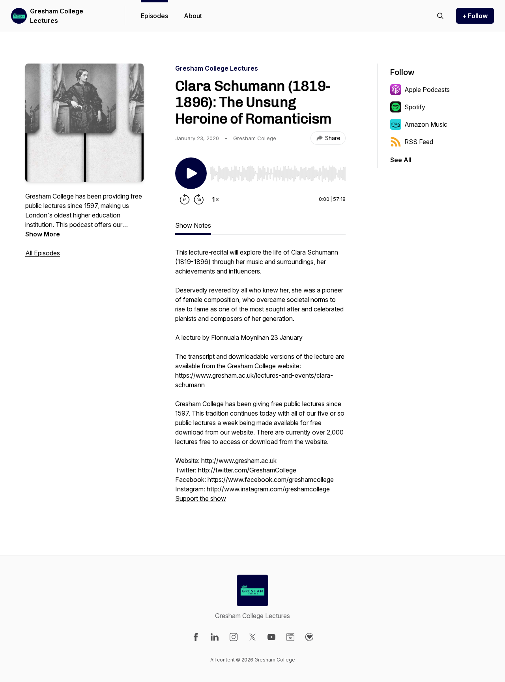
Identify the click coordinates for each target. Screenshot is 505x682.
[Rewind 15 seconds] (184, 199)
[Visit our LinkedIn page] (215, 637)
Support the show (200, 498)
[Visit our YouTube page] (271, 637)
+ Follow (475, 16)
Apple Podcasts (427, 90)
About (193, 16)
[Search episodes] (440, 16)
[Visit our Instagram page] (234, 637)
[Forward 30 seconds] (198, 199)
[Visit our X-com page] (252, 637)
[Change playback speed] (215, 199)
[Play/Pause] (191, 173)
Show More (42, 234)
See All (400, 160)
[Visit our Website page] (290, 637)
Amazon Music (425, 124)
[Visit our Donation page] (309, 637)
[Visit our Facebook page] (196, 637)
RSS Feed (418, 142)
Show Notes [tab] (193, 225)
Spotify (414, 107)
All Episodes (42, 253)
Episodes (154, 16)
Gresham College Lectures (56, 15)
